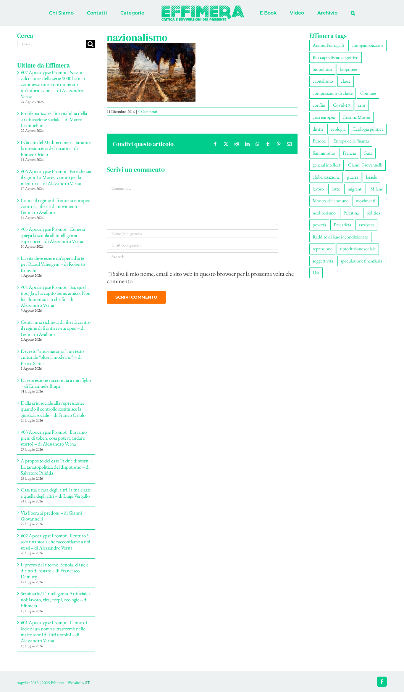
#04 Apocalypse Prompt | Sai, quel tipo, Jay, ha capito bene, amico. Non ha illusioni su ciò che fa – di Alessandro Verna (56, 296)
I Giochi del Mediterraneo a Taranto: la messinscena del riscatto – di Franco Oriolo (56, 148)
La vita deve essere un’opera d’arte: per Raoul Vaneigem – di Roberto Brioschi (53, 264)
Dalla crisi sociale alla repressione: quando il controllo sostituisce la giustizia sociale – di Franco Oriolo (53, 409)
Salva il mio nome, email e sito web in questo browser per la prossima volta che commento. (200, 277)
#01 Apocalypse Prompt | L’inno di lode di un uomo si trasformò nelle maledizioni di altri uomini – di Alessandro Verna (54, 631)
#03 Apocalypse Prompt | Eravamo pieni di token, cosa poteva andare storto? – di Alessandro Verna (54, 438)
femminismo (324, 153)
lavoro (318, 189)
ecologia (338, 129)
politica (373, 213)
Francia (349, 153)
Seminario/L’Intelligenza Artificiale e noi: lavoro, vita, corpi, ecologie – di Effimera (56, 599)
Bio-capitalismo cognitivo (335, 57)
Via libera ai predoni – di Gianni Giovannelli (51, 516)
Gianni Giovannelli (365, 165)
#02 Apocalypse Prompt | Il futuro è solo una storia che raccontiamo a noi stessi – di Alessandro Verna (55, 541)
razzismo (366, 225)
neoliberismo (324, 213)
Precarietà (342, 225)
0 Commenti (147, 111)
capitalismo (323, 81)
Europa (319, 141)
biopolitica (322, 69)
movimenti (365, 201)
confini (319, 105)
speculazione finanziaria (361, 261)
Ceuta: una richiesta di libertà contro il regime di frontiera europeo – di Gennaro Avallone (56, 328)
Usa (316, 273)
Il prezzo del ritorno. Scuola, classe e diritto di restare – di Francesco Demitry (54, 570)
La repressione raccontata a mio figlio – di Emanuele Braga (56, 383)
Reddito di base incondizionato (340, 237)
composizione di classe (333, 93)
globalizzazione (326, 177)
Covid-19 (341, 105)
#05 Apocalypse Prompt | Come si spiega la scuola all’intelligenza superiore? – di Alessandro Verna (53, 235)
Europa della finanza (351, 141)
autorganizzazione (367, 45)
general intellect (326, 165)
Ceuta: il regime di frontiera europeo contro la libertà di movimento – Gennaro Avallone (55, 206)
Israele (371, 177)
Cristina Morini (356, 117)
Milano (376, 189)
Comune (368, 93)
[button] (328, 13)
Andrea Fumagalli (328, 45)
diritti (318, 129)
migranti (355, 189)
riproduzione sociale (358, 249)
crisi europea (324, 117)
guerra (352, 177)
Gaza (367, 153)
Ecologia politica (368, 129)
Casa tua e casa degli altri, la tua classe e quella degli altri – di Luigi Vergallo (56, 492)
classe (345, 81)
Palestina (351, 213)
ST (87, 682)
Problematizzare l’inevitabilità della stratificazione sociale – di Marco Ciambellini (54, 119)
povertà (319, 225)
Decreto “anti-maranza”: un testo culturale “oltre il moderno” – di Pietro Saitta (52, 357)
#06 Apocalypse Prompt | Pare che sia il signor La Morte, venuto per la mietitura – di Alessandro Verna (56, 177)
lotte (336, 189)
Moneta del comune (330, 201)
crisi (361, 105)
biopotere (348, 69)
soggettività (323, 261)
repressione (322, 249)
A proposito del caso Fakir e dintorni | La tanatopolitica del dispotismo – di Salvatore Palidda (56, 466)
